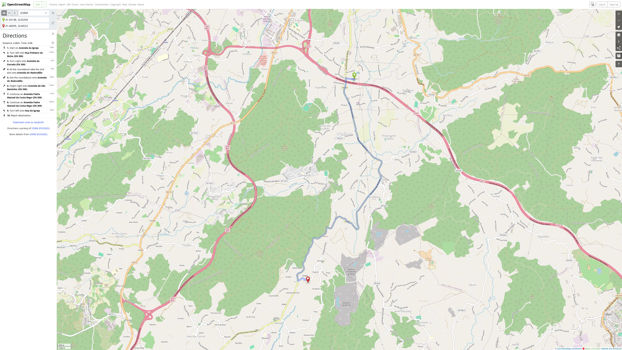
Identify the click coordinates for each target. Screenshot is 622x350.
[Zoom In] (619, 14)
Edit (38, 4)
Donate (132, 4)
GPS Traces (73, 4)
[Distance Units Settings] (53, 43)
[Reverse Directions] (53, 22)
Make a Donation (592, 348)
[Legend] (619, 41)
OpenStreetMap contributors (569, 348)
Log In (602, 4)
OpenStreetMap (18, 4)
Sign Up (614, 4)
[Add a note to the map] (619, 56)
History (53, 4)
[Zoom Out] (619, 20)
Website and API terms (611, 348)
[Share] (619, 48)
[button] (354, 75)
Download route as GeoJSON (28, 122)
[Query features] (619, 64)
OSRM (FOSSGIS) (40, 128)
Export (61, 4)
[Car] (4, 13)
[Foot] (14, 13)
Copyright (115, 4)
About (141, 4)
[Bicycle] (9, 13)
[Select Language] (592, 4)
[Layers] (619, 35)
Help (124, 4)
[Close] (53, 13)
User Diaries (86, 4)
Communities (101, 4)
